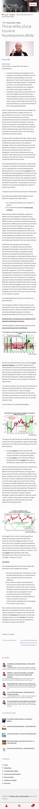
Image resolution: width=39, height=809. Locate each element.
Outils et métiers (9, 777)
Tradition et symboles (10, 780)
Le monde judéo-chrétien (11, 771)
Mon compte (6, 806)
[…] (35, 669)
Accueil (6, 14)
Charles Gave (6, 64)
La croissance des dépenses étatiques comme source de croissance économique (28, 642)
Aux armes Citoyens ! (10, 640)
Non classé (7, 783)
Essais (6, 765)
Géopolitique (7, 768)
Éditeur (19, 23)
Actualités (12, 14)
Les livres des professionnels (12, 774)
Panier (30, 804)
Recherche (19, 806)
